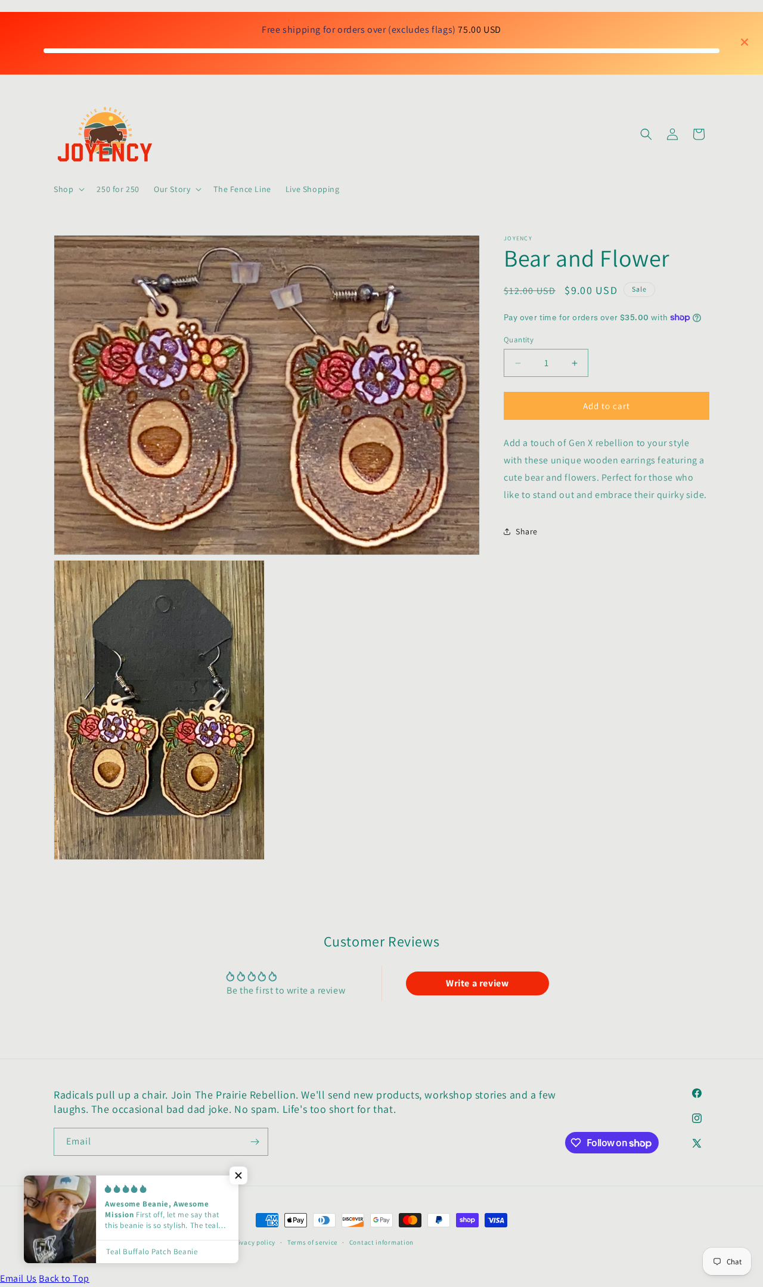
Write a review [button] (477, 983)
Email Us (18, 1278)
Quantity (519, 340)
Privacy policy (253, 1242)
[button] (67, 189)
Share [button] (527, 531)
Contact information (381, 1242)
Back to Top (64, 1278)
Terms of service (312, 1242)
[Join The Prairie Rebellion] (254, 1142)
